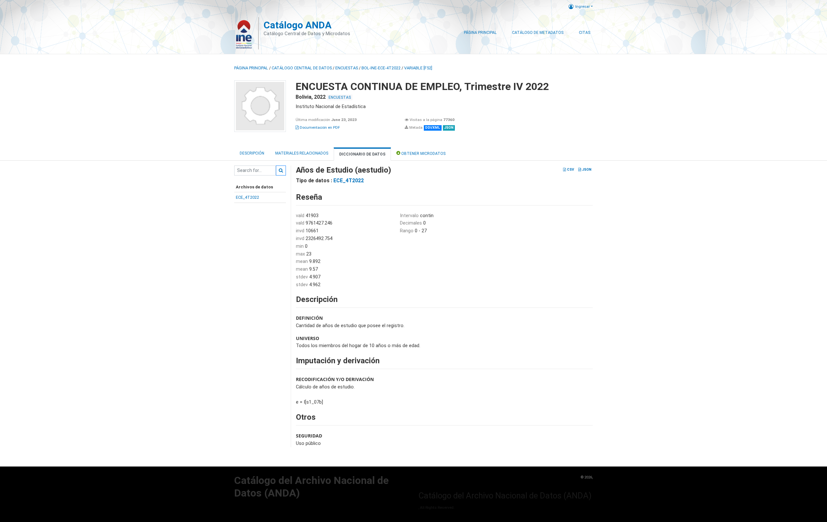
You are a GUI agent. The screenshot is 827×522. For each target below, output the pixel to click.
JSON (586, 169)
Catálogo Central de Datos (302, 67)
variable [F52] (418, 67)
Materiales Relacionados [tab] (301, 153)
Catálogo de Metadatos (537, 32)
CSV (570, 169)
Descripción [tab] (252, 153)
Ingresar (582, 6)
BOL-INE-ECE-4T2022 (381, 67)
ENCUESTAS (346, 67)
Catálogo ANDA (297, 25)
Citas (584, 32)
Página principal (251, 67)
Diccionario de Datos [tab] (362, 154)
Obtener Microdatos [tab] (422, 153)
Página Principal (480, 32)
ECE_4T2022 (247, 197)
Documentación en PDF (319, 127)
